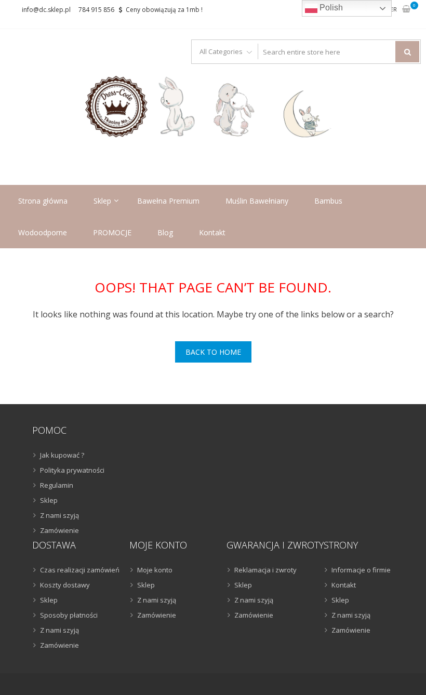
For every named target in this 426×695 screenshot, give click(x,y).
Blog (165, 232)
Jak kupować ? (62, 455)
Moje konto (154, 569)
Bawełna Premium (168, 201)
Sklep (102, 201)
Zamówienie (59, 530)
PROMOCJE (112, 232)
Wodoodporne (42, 232)
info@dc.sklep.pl (46, 9)
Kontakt (212, 232)
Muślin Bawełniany (256, 201)
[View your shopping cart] (406, 9)
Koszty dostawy (65, 585)
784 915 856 (96, 9)
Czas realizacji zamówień (79, 569)
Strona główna (43, 201)
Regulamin (56, 485)
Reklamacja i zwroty (265, 569)
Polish (330, 7)
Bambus (328, 201)
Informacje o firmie (361, 569)
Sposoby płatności (69, 615)
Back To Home (213, 352)
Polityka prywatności (72, 470)
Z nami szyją (59, 515)
